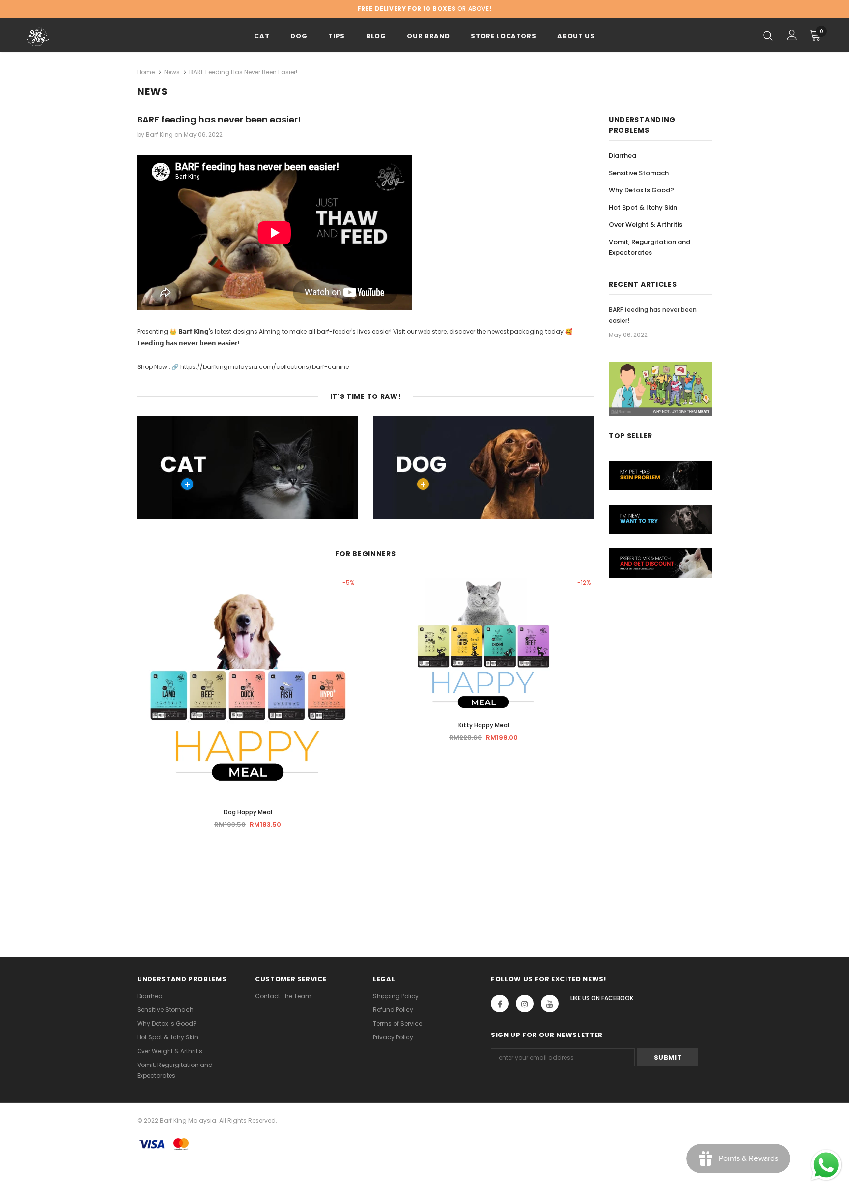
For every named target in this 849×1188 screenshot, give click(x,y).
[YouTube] (550, 1003)
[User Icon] (792, 35)
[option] (248, 707)
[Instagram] (525, 1003)
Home (146, 72)
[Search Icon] (768, 35)
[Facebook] (500, 1003)
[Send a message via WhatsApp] (826, 1165)
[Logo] (84, 36)
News (172, 72)
